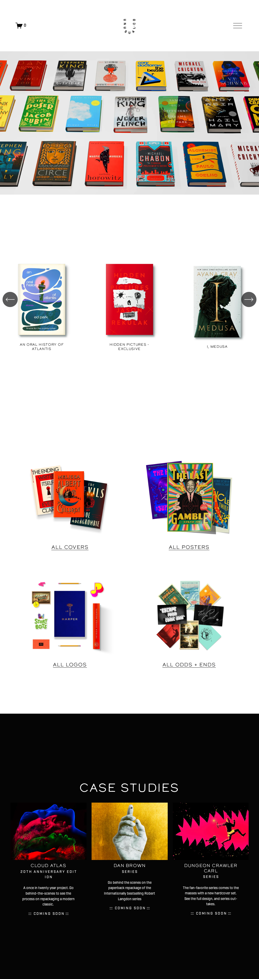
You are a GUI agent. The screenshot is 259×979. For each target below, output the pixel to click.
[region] (129, 304)
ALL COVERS (70, 547)
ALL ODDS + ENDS (189, 664)
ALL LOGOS (70, 664)
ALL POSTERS (189, 547)
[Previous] (10, 299)
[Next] (248, 299)
